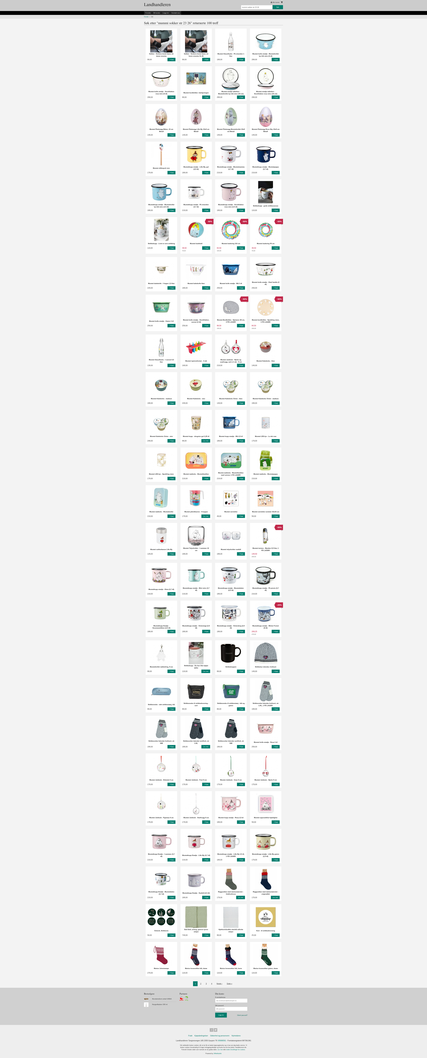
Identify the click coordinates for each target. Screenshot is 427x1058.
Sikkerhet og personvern (219, 1036)
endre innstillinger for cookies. (236, 1049)
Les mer (220, 1049)
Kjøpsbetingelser (201, 1036)
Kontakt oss (176, 13)
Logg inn (166, 13)
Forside (148, 13)
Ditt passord (219, 1005)
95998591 (222, 1041)
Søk (277, 7)
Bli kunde (156, 13)
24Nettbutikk (218, 1053)
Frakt (190, 1036)
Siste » (229, 984)
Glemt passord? (242, 1015)
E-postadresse (220, 997)
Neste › (219, 984)
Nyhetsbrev (236, 1036)
